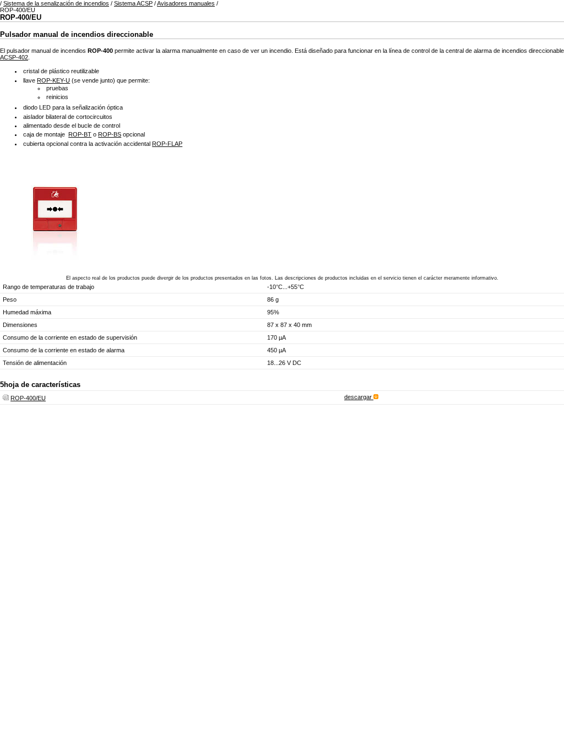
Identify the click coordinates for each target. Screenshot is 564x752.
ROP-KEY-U (53, 80)
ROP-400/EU (28, 398)
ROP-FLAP (167, 143)
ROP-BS (109, 134)
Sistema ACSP (133, 3)
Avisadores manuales (186, 3)
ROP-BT (79, 134)
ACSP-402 (14, 57)
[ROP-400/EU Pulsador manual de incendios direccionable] (55, 262)
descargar (358, 397)
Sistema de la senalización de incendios (56, 3)
